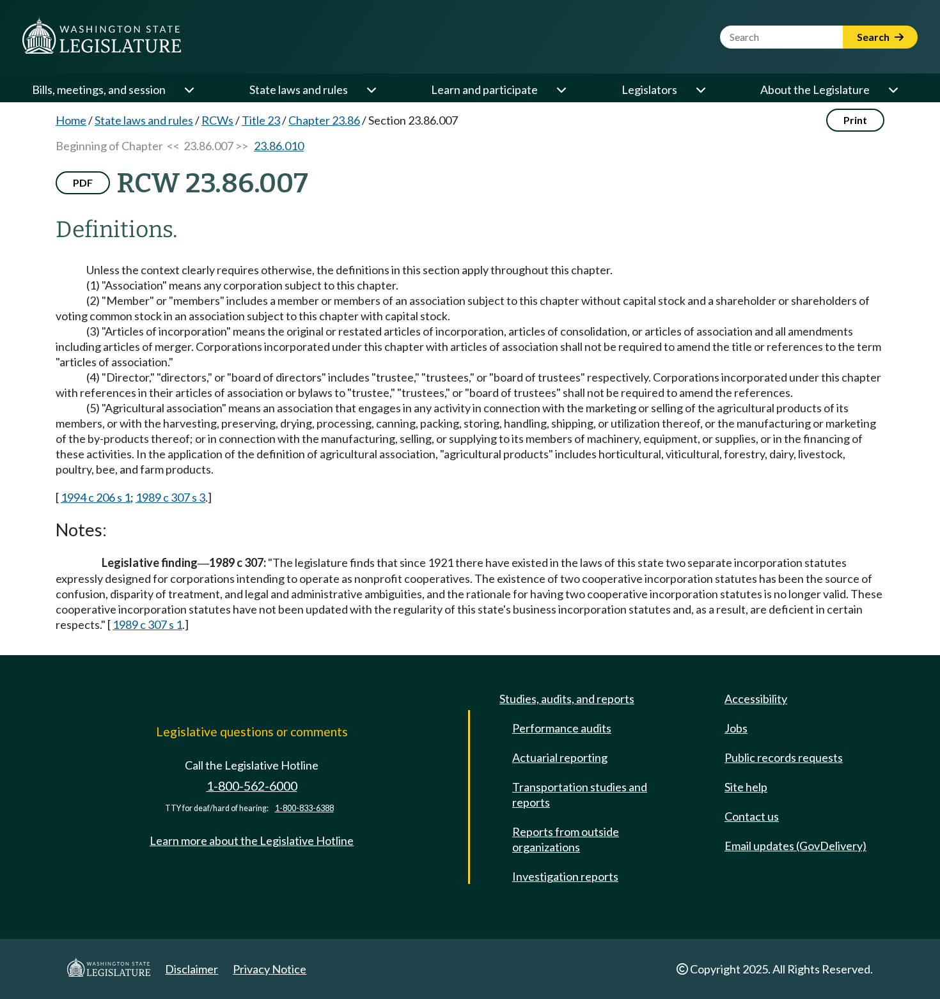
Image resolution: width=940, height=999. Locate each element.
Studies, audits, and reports (566, 699)
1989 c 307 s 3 (170, 497)
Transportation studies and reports (579, 794)
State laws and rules (298, 89)
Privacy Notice (269, 969)
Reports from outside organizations (565, 839)
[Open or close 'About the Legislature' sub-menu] (893, 89)
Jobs (736, 728)
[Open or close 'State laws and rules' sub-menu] (371, 89)
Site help (746, 787)
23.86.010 (279, 146)
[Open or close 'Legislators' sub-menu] (700, 89)
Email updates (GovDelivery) (795, 846)
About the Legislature (815, 89)
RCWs (217, 120)
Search (874, 37)
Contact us (752, 816)
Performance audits (561, 728)
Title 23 (261, 120)
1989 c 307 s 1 (147, 624)
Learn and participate (484, 89)
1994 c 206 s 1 (95, 497)
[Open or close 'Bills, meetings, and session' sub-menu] (188, 89)
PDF (83, 182)
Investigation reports (565, 876)
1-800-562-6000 (252, 785)
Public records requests (784, 757)
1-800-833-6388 (304, 808)
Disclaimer (191, 969)
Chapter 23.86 (324, 120)
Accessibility (756, 699)
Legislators (649, 89)
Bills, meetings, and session (99, 89)
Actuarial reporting (559, 757)
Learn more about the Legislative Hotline (252, 840)
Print (855, 120)
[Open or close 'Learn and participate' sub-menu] (561, 89)
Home (71, 120)
